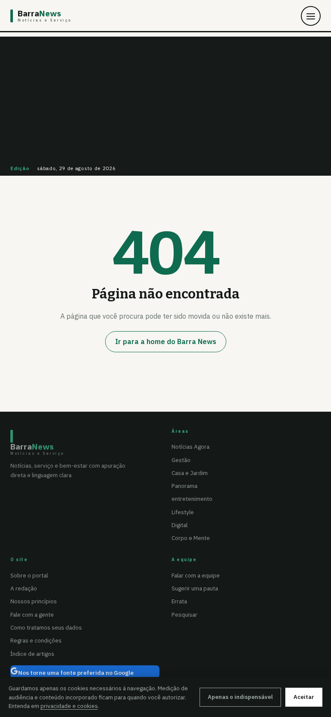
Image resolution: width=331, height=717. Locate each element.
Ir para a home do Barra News (165, 341)
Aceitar (304, 697)
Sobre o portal (29, 575)
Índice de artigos (32, 654)
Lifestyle (183, 512)
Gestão (181, 460)
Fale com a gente (32, 614)
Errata (179, 601)
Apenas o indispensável (240, 697)
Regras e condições (36, 640)
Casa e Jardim (190, 473)
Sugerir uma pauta (195, 588)
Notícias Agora (190, 446)
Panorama (184, 486)
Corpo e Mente (191, 538)
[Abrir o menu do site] (311, 16)
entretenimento (192, 499)
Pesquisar (184, 614)
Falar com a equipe (196, 575)
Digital (179, 525)
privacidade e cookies (69, 706)
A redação (23, 588)
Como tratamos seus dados (46, 627)
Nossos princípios (33, 601)
